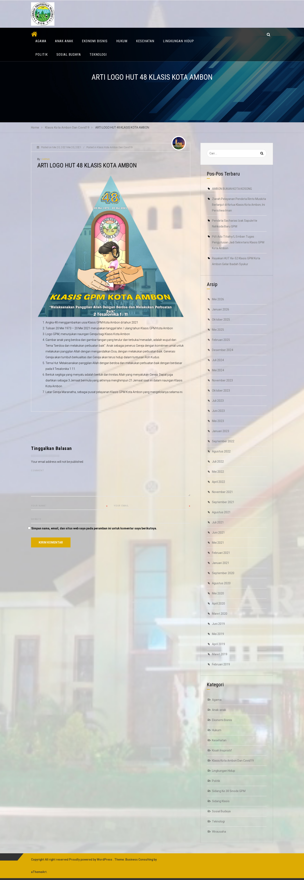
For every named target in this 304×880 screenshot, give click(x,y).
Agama (40, 41)
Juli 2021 (218, 522)
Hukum (121, 41)
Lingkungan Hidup (178, 41)
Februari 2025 (221, 339)
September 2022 (223, 441)
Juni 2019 (218, 623)
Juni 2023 (218, 410)
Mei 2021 (218, 542)
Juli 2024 (218, 360)
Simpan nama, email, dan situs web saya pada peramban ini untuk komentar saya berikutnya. (94, 528)
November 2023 (222, 380)
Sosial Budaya (68, 55)
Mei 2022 (218, 471)
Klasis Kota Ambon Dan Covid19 (115, 147)
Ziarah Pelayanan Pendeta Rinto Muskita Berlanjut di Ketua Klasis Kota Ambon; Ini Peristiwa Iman (239, 204)
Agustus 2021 (221, 512)
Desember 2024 (222, 350)
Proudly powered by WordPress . (91, 859)
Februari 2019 (221, 664)
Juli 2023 (218, 400)
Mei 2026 (218, 299)
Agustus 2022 (221, 451)
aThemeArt (39, 872)
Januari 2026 (220, 309)
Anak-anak (64, 41)
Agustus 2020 (221, 583)
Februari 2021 (221, 552)
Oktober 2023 (221, 390)
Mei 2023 (218, 421)
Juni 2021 (218, 532)
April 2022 (218, 481)
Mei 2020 (218, 593)
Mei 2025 (218, 329)
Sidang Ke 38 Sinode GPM (228, 791)
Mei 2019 (218, 634)
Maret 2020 (219, 613)
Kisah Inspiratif (222, 750)
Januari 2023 (220, 431)
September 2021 (223, 502)
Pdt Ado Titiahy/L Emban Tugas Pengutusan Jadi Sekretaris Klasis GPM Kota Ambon (238, 242)
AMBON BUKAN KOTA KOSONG (232, 188)
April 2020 (218, 603)
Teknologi (98, 55)
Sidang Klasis (221, 801)
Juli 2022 (218, 461)
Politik (41, 55)
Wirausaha (219, 831)
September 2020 (223, 573)
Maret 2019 (219, 654)
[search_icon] (268, 34)
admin (46, 159)
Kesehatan (145, 41)
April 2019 (218, 644)
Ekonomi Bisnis (95, 41)
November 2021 (222, 492)
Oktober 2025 (221, 319)
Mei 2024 (218, 370)
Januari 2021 (220, 563)
